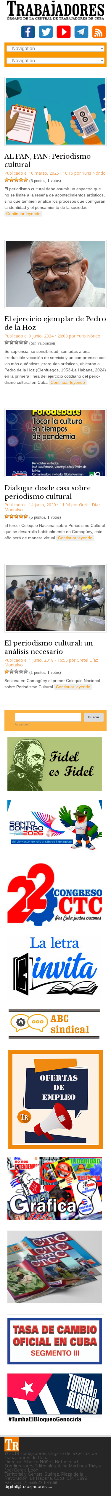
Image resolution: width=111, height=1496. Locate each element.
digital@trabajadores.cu (28, 1486)
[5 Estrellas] (25, 179)
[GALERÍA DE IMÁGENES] (54, 1218)
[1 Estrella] (6, 179)
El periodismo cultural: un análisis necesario (48, 647)
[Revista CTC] (54, 1303)
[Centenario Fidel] (54, 789)
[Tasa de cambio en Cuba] (54, 1362)
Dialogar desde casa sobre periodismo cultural (47, 492)
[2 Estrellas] (11, 179)
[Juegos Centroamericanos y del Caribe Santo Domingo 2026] (54, 852)
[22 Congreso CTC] (54, 923)
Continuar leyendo (23, 213)
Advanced (22, 724)
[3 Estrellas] (16, 179)
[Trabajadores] (11, 1444)
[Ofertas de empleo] (55, 1099)
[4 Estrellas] (21, 179)
